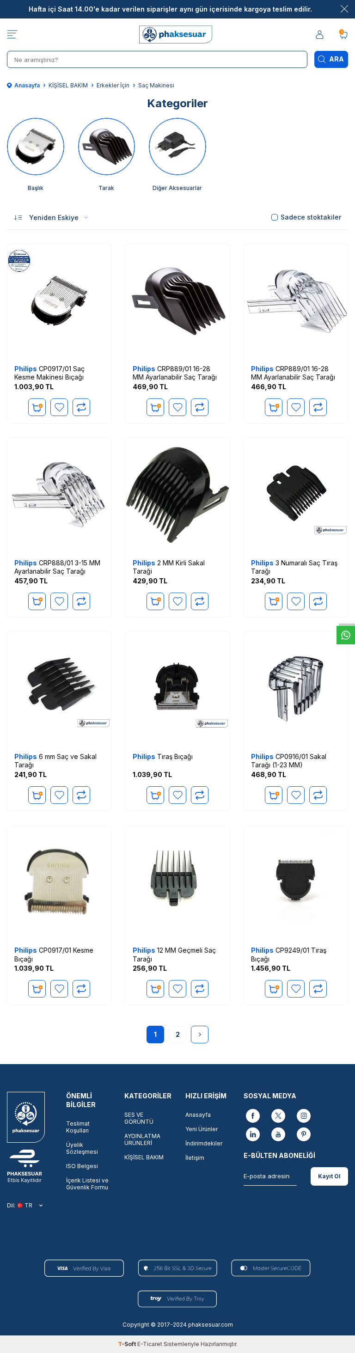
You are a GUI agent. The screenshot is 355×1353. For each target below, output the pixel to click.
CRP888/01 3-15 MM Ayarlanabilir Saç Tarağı (57, 567)
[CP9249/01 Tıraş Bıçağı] (296, 882)
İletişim (194, 1157)
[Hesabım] (320, 35)
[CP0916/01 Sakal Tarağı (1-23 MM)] (296, 689)
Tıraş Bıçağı (163, 756)
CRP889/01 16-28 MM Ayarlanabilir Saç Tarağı (175, 373)
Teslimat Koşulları (78, 1127)
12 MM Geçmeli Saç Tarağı (174, 954)
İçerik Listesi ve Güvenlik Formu (87, 1184)
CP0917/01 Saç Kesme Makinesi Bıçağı (49, 373)
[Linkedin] (253, 1135)
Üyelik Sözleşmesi (82, 1148)
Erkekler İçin (113, 85)
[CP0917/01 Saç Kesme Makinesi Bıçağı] (59, 301)
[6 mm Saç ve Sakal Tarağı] (59, 689)
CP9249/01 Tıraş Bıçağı (288, 954)
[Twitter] (278, 1117)
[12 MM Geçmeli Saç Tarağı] (177, 882)
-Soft (127, 1344)
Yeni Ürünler (201, 1129)
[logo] (177, 34)
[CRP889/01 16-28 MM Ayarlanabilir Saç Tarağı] (177, 301)
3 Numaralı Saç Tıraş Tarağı (294, 567)
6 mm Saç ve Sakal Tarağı (55, 761)
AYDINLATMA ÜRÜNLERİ (142, 1139)
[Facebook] (253, 1117)
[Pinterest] (303, 1135)
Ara (336, 59)
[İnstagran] (303, 1117)
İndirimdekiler (203, 1143)
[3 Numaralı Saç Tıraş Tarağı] (296, 494)
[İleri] (199, 1034)
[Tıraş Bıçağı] (177, 689)
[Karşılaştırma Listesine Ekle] (81, 407)
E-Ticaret (149, 1344)
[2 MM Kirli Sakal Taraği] (177, 494)
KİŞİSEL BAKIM (68, 85)
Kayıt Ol (329, 1176)
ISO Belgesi (82, 1166)
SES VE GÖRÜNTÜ (138, 1118)
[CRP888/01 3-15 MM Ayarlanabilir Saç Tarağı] (59, 494)
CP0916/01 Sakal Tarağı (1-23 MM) (288, 761)
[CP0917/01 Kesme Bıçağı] (59, 882)
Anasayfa (27, 85)
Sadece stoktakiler (311, 217)
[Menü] (12, 34)
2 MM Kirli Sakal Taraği (169, 567)
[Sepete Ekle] (37, 407)
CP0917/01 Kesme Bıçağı (53, 954)
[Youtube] (278, 1135)
